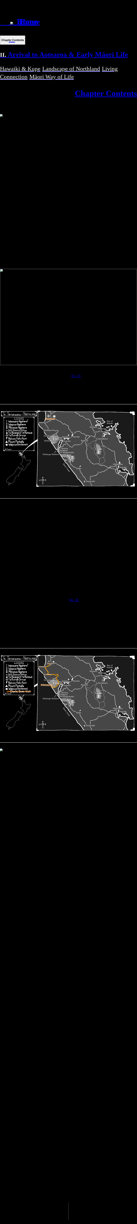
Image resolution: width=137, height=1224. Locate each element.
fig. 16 (74, 600)
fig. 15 (76, 376)
